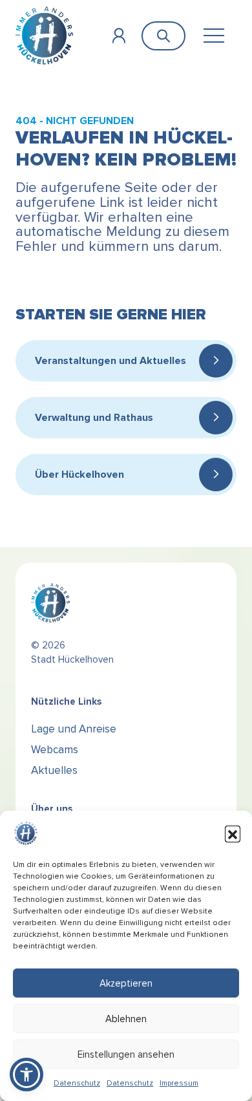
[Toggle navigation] (213, 36)
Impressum (179, 1083)
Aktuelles (54, 770)
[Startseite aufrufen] (44, 35)
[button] (232, 833)
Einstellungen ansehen (126, 1054)
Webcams (54, 749)
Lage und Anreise (73, 729)
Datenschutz (77, 1083)
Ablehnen (126, 1019)
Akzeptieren (126, 983)
